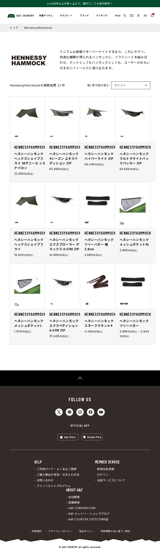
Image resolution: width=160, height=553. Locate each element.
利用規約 (37, 531)
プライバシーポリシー (60, 531)
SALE (118, 15)
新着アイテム (46, 15)
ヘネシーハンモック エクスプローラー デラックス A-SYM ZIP (64, 244)
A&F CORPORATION (81, 508)
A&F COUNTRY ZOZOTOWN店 (88, 519)
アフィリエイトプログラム (54, 486)
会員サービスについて (111, 480)
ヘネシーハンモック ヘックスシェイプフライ (28, 244)
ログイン (102, 474)
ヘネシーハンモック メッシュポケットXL (134, 242)
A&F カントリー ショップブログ (88, 513)
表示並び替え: (101, 85)
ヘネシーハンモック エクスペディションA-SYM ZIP (63, 325)
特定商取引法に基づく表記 (115, 531)
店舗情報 (74, 502)
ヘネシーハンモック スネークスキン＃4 (99, 323)
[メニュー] (145, 15)
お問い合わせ (45, 480)
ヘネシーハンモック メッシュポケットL (28, 323)
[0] (152, 17)
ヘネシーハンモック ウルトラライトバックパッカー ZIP (134, 158)
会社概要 (74, 497)
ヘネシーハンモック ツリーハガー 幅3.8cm (99, 244)
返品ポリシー (86, 531)
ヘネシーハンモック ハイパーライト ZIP (99, 156)
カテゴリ (64, 15)
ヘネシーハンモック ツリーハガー (134, 323)
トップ (14, 27)
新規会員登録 (105, 469)
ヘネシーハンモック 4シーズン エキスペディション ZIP (63, 158)
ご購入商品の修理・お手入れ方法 (58, 474)
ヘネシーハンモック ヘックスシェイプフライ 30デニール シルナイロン (30, 160)
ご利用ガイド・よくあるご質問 (56, 469)
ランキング (102, 15)
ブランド (84, 15)
